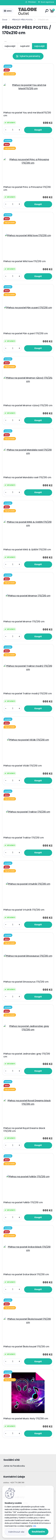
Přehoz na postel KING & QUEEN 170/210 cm (27, 549)
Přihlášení (32, 2)
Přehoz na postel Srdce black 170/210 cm (26, 1274)
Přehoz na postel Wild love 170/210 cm (24, 261)
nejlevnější (10, 46)
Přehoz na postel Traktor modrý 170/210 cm (27, 693)
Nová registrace (47, 2)
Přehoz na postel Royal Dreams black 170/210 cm (24, 1130)
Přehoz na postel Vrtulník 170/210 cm (23, 909)
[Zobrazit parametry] (28, 56)
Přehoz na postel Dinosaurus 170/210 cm (26, 981)
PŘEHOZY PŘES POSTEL (22, 19)
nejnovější (39, 46)
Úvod (4, 19)
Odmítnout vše (16, 1531)
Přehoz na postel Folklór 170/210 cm (23, 1202)
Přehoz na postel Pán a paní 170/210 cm (25, 333)
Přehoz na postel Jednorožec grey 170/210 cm (26, 1055)
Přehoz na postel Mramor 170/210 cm (24, 621)
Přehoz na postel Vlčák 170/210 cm (22, 765)
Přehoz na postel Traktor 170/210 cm (23, 837)
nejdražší (25, 46)
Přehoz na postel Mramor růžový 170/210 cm (27, 405)
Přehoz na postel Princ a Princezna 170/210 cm (27, 188)
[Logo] (28, 11)
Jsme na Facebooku (14, 1465)
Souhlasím (38, 1531)
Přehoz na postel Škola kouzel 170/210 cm (26, 1346)
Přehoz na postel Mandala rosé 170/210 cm (27, 477)
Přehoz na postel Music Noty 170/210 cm (25, 1418)
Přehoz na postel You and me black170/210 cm (27, 114)
